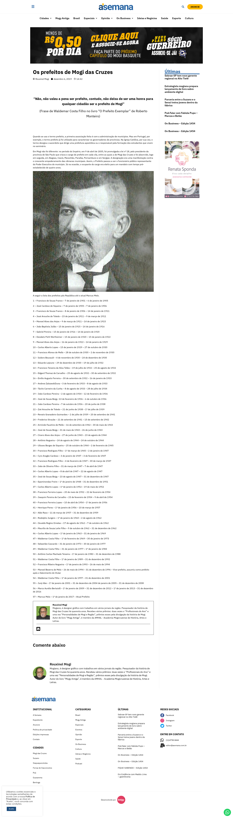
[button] (41, 7)
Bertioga (36, 782)
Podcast (78, 763)
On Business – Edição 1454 (180, 123)
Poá (34, 773)
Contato (36, 739)
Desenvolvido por (108, 800)
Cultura (189, 18)
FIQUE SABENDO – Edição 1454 (133, 768)
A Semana (37, 715)
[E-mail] (38, 629)
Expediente (38, 720)
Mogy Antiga (62, 18)
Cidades (44, 18)
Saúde (164, 18)
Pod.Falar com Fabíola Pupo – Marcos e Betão (181, 114)
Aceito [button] (11, 809)
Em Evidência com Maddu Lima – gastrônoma (132, 775)
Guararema (37, 777)
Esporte (176, 18)
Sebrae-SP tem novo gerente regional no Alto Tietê (181, 77)
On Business (123, 18)
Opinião (105, 18)
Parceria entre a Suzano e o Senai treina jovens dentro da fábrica (181, 102)
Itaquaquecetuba (40, 763)
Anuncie (36, 725)
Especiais (89, 18)
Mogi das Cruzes (40, 753)
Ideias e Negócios (147, 18)
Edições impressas (41, 734)
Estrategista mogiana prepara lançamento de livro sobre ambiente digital (181, 89)
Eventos (78, 729)
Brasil (76, 18)
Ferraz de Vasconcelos (42, 768)
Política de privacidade (42, 729)
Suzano (36, 758)
